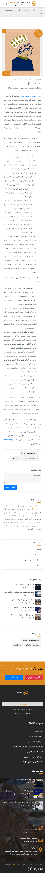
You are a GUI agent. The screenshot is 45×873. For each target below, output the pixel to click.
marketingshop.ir (10, 440)
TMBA (34, 509)
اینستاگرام (33, 677)
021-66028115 (31, 829)
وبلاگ (35, 10)
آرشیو (38, 564)
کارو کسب (15, 458)
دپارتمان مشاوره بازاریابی (34, 742)
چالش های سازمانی (31, 458)
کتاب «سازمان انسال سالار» (30, 96)
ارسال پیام (10, 487)
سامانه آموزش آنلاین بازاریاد (33, 762)
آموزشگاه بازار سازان (36, 736)
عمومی (27, 10)
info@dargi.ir (30, 842)
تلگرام (13, 677)
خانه (41, 10)
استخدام (37, 554)
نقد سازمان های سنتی (29, 453)
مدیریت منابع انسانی (33, 559)
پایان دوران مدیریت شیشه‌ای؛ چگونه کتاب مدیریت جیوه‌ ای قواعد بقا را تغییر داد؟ (19, 592)
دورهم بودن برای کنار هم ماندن (23, 600)
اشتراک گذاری (33, 83)
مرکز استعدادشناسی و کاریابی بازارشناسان (28, 747)
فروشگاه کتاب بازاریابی (35, 752)
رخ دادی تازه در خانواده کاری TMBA (21, 615)
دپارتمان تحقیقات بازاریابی (33, 757)
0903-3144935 (30, 832)
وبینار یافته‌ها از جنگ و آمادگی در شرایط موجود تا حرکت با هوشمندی (19, 607)
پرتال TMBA (38, 731)
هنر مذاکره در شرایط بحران (24, 585)
